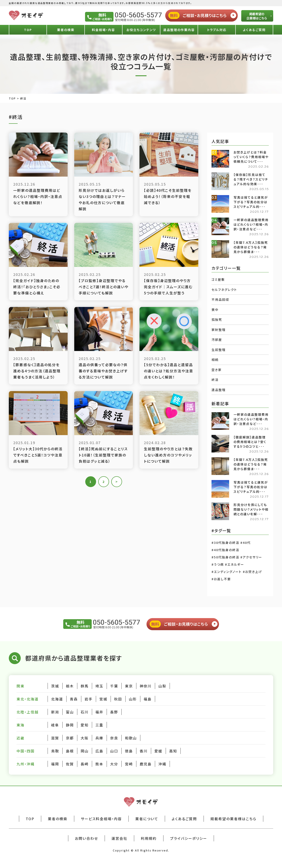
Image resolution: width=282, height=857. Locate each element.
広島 (99, 751)
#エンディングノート (227, 571)
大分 (114, 763)
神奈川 (146, 686)
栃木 (70, 686)
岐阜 (55, 725)
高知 (173, 751)
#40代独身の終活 (225, 550)
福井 (99, 712)
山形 (133, 699)
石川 (85, 712)
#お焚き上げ (252, 571)
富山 (70, 712)
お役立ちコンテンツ (141, 30)
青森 (74, 699)
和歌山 (131, 738)
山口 (114, 751)
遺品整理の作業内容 (179, 30)
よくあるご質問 (254, 30)
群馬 (85, 686)
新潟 (55, 712)
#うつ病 (218, 564)
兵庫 (99, 738)
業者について (146, 818)
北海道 (57, 699)
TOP (28, 30)
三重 (99, 725)
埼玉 (99, 686)
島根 (70, 751)
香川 (144, 751)
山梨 (162, 686)
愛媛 (158, 751)
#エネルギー (234, 564)
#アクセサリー (251, 557)
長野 (114, 712)
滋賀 (55, 738)
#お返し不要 (221, 579)
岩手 (89, 699)
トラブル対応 (216, 30)
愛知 (85, 725)
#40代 (245, 542)
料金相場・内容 (103, 30)
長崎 (85, 763)
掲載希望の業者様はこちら (233, 818)
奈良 (114, 738)
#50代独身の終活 (225, 557)
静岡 (70, 725)
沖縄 (162, 763)
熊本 (99, 763)
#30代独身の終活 (225, 542)
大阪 (85, 738)
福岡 (55, 763)
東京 (129, 686)
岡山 (85, 751)
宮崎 (129, 763)
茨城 (55, 686)
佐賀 (70, 763)
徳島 (129, 751)
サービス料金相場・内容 (101, 818)
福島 (148, 699)
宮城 (103, 699)
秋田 (118, 699)
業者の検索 (65, 30)
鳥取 (55, 751)
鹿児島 (146, 763)
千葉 (114, 686)
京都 (70, 738)
